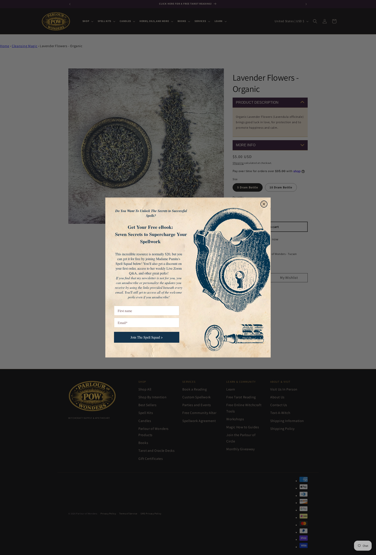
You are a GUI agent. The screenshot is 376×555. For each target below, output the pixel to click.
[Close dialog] (264, 204)
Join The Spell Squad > (147, 337)
